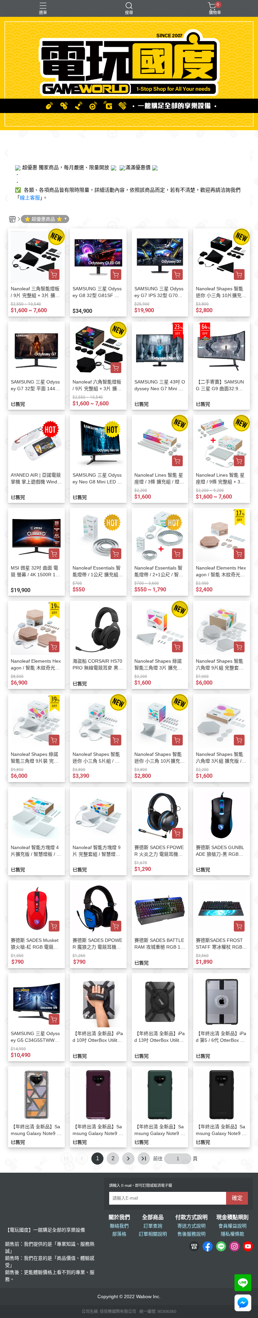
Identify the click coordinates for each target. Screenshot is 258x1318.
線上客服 (30, 197)
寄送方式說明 (191, 1225)
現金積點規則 (232, 1217)
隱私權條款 (232, 1234)
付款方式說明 (191, 1217)
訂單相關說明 (153, 1234)
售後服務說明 (191, 1234)
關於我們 (119, 1217)
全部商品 (153, 1217)
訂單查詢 (152, 1225)
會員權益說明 (232, 1225)
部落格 (119, 1234)
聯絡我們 (119, 1225)
